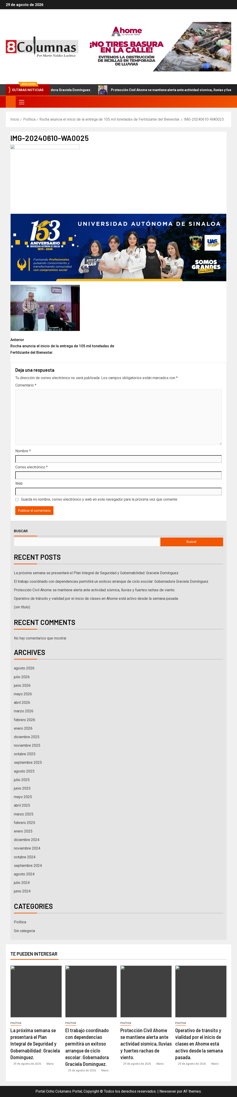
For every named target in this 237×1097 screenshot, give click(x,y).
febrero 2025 (24, 823)
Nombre (23, 451)
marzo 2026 (23, 711)
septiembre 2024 (28, 865)
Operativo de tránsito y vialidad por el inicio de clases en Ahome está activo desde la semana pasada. (96, 598)
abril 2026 (22, 702)
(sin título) (22, 607)
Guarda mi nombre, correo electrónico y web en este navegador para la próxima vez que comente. (99, 499)
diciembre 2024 (26, 840)
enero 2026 (23, 728)
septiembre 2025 (28, 762)
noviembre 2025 (27, 745)
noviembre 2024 (27, 848)
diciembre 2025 (26, 737)
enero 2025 (23, 831)
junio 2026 (22, 685)
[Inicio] (11, 101)
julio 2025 (22, 780)
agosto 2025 (24, 771)
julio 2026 (22, 677)
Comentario (25, 385)
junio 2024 (22, 891)
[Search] (227, 102)
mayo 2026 (23, 694)
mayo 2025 (23, 797)
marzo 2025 (23, 814)
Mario (50, 1063)
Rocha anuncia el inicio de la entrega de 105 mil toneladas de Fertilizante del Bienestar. (62, 346)
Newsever (167, 1091)
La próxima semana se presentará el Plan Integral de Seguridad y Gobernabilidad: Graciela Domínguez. (96, 573)
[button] (21, 102)
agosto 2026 (24, 668)
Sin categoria (24, 931)
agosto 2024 (24, 874)
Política (20, 922)
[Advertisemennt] (156, 46)
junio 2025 (22, 788)
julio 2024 (22, 882)
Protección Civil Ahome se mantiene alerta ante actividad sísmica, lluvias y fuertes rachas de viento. (94, 590)
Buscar (21, 531)
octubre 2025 (24, 754)
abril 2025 (22, 805)
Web (19, 483)
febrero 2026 (24, 720)
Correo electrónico (31, 467)
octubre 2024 (24, 857)
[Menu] (21, 102)
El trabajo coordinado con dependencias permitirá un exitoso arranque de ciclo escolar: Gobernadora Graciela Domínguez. (111, 581)
